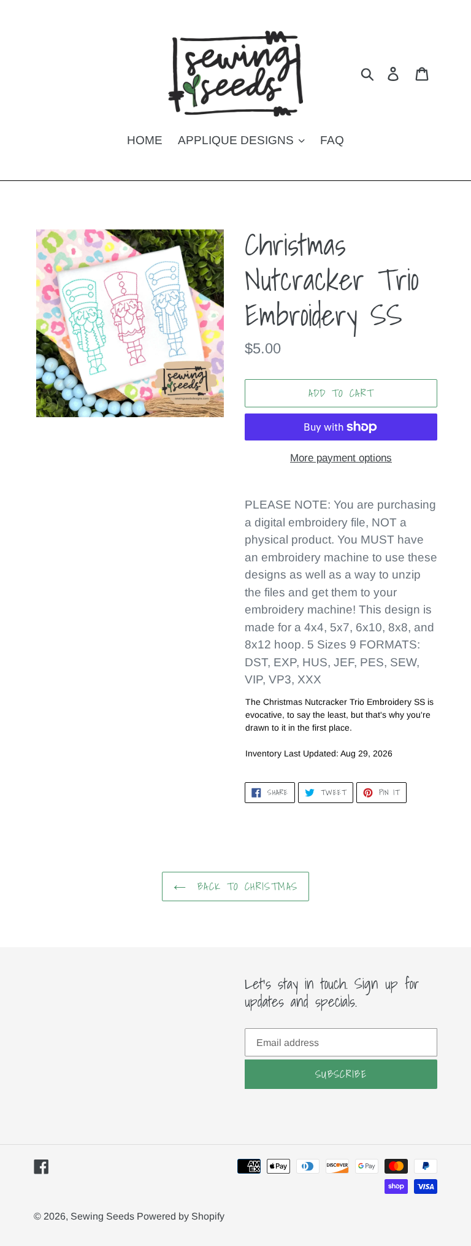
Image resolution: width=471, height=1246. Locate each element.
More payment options (341, 458)
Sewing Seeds (104, 1216)
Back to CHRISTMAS (244, 886)
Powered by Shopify (180, 1216)
